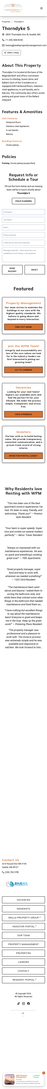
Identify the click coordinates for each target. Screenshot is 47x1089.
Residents (23, 908)
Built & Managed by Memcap (23, 1009)
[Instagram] (23, 1003)
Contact (23, 970)
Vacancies (23, 899)
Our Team (23, 935)
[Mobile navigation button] (41, 8)
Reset (34, 269)
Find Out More (23, 327)
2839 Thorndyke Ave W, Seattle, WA (23, 34)
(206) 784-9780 (12, 872)
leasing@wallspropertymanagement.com (26, 45)
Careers (23, 962)
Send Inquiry (12, 269)
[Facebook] (28, 1003)
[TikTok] (18, 1003)
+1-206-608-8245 (14, 40)
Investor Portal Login (22, 456)
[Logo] (13, 8)
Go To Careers (23, 370)
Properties (6, 22)
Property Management (23, 944)
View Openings (23, 414)
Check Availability (23, 201)
